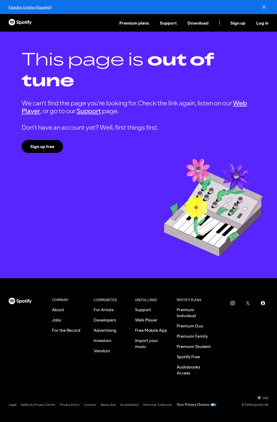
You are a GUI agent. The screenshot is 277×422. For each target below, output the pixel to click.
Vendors (102, 351)
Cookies (90, 404)
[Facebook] (263, 303)
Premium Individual (186, 313)
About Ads (108, 404)
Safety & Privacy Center (38, 404)
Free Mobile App (151, 330)
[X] (247, 303)
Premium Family (192, 336)
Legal (13, 404)
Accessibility (129, 404)
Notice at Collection (157, 404)
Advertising (105, 330)
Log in (262, 23)
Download (198, 23)
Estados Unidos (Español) (30, 7)
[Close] (264, 7)
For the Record (66, 330)
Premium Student (194, 346)
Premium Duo (190, 326)
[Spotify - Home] (20, 23)
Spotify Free (188, 357)
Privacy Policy (70, 404)
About (58, 310)
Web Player (146, 320)
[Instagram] (232, 303)
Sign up (237, 23)
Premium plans (134, 23)
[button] (134, 23)
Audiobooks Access (188, 370)
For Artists (104, 310)
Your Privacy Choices (193, 404)
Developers (105, 320)
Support (168, 23)
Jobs (56, 320)
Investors (102, 340)
